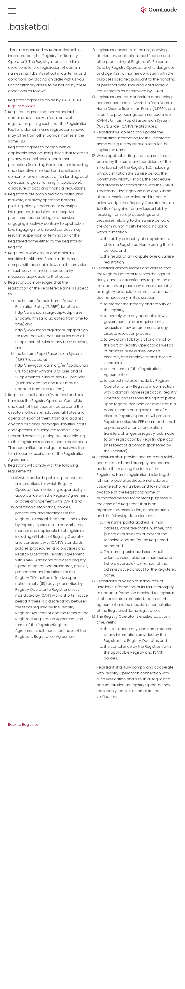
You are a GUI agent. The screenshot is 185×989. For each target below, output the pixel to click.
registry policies (21, 106)
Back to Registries (23, 724)
